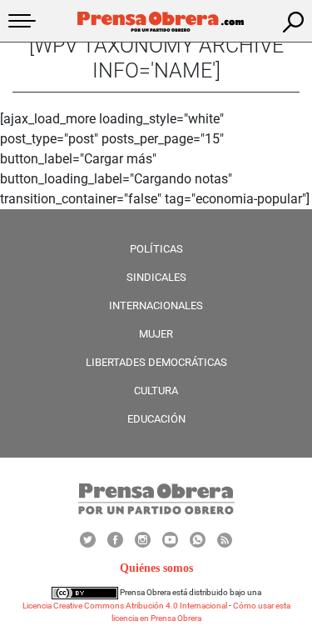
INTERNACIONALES (156, 305)
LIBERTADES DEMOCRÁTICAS (156, 362)
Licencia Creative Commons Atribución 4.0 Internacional (124, 605)
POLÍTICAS (156, 249)
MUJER (156, 334)
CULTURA (156, 390)
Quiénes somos (156, 568)
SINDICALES (156, 277)
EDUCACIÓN (156, 419)
